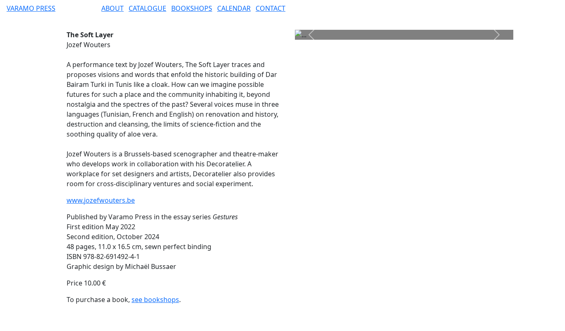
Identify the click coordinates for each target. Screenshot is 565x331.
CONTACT (270, 8)
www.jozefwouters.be (101, 200)
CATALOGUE (147, 8)
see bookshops (155, 299)
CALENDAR (234, 8)
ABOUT (112, 8)
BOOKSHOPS (191, 8)
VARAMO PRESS (31, 8)
